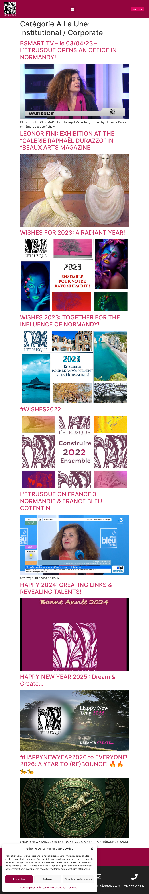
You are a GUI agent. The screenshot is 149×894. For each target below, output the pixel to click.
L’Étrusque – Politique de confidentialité (57, 887)
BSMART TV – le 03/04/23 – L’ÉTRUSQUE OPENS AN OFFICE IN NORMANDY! (68, 50)
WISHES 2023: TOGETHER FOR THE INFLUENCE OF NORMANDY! (70, 321)
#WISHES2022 (40, 409)
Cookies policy (27, 887)
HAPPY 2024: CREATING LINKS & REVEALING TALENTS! (66, 588)
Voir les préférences (78, 879)
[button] (92, 848)
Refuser (48, 879)
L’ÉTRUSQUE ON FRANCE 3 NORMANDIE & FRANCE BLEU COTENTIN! (61, 501)
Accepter (19, 879)
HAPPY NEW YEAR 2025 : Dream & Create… (67, 680)
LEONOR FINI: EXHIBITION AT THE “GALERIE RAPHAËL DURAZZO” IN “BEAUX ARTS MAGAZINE (67, 140)
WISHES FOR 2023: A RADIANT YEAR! (72, 232)
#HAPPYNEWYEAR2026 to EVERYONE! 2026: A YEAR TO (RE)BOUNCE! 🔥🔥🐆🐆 (74, 764)
